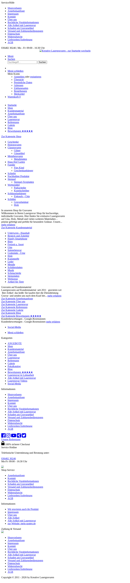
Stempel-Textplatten (24, 182)
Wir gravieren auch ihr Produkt (23, 509)
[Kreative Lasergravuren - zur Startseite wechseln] (65, 50)
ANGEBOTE (15, 343)
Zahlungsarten (21, 88)
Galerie (11, 363)
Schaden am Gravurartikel (21, 28)
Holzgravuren (14, 144)
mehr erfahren (8, 224)
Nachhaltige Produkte (18, 176)
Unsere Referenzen (10, 439)
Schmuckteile (14, 273)
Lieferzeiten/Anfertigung (20, 39)
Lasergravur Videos (17, 380)
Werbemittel (14, 185)
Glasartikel (19, 153)
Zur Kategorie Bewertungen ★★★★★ (21, 316)
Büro (10, 241)
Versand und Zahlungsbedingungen (25, 31)
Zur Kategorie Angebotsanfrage (17, 298)
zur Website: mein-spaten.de (22, 523)
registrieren (35, 76)
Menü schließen (15, 71)
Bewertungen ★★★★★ (20, 372)
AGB (10, 42)
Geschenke (13, 141)
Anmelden (19, 76)
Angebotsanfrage (16, 11)
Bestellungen (20, 91)
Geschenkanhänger (23, 170)
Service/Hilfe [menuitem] (22, 22)
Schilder (12, 199)
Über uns (12, 19)
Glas (10, 247)
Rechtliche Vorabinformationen (23, 22)
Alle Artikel (13, 517)
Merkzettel (19, 94)
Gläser (17, 150)
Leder (10, 261)
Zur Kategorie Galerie (12, 310)
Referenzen (13, 360)
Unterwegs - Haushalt (18, 233)
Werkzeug (13, 278)
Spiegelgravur (15, 250)
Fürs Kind (19, 167)
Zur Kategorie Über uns (13, 301)
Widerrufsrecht (15, 36)
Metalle (11, 264)
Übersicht (19, 79)
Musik (11, 270)
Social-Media (14, 383)
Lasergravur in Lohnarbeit (21, 375)
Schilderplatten (15, 267)
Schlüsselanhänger (17, 193)
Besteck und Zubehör (18, 235)
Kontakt (12, 16)
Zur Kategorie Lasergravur (14, 304)
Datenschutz (14, 33)
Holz (16, 205)
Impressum (13, 13)
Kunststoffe (13, 258)
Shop (10, 346)
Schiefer (12, 173)
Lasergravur (14, 357)
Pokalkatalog (14, 366)
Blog (10, 369)
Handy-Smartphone (17, 238)
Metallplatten (20, 159)
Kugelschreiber (21, 190)
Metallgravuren (15, 156)
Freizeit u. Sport (16, 244)
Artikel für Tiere (16, 281)
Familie (11, 164)
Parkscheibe (20, 187)
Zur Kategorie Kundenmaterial (16, 227)
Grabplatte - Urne (16, 253)
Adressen (18, 85)
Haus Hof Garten (16, 162)
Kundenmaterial (16, 349)
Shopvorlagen (15, 8)
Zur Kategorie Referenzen (14, 307)
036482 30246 (8, 458)
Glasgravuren (14, 147)
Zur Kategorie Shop (11, 136)
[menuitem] (68, 8)
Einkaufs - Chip (22, 196)
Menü (10, 56)
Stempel (12, 179)
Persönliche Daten (23, 82)
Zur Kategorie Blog (11, 313)
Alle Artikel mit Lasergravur (22, 25)
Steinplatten (13, 276)
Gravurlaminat (21, 202)
